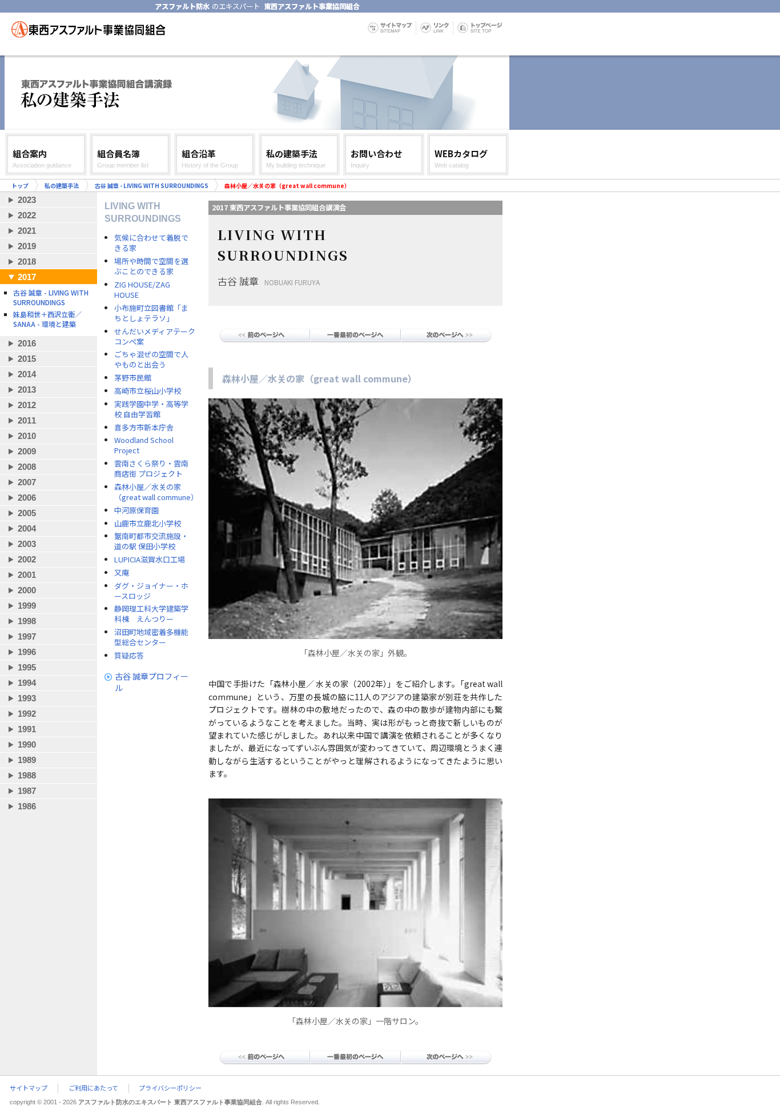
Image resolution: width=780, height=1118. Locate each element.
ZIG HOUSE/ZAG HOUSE (142, 290)
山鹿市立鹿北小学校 (147, 523)
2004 (27, 528)
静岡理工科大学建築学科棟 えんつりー (151, 614)
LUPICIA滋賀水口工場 (149, 559)
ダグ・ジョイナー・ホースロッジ (151, 591)
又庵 (121, 573)
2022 (27, 215)
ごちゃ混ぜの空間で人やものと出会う (151, 359)
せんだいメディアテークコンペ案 (154, 336)
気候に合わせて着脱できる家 (151, 243)
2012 (27, 405)
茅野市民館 (132, 378)
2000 (27, 590)
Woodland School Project (144, 445)
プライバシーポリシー (170, 1088)
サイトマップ (28, 1088)
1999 (27, 605)
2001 (27, 575)
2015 (27, 359)
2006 (27, 497)
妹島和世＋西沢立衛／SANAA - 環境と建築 (47, 319)
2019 (27, 246)
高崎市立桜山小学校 (147, 391)
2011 (27, 420)
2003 (27, 544)
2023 (27, 200)
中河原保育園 (136, 510)
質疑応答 (129, 655)
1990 (27, 744)
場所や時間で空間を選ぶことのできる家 (151, 266)
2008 (27, 467)
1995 (27, 667)
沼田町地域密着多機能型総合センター (151, 637)
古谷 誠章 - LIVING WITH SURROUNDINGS (151, 185)
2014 (27, 374)
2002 (27, 559)
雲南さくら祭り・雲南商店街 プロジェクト (151, 468)
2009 (27, 451)
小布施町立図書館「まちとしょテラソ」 (151, 313)
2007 (27, 482)
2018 (27, 261)
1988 (27, 775)
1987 (27, 791)
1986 (27, 806)
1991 (27, 729)
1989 (27, 760)
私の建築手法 (62, 185)
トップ (20, 185)
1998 (27, 621)
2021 (27, 230)
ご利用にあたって (93, 1088)
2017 (27, 277)
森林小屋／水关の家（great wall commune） (155, 492)
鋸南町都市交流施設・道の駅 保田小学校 (151, 541)
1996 (27, 652)
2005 (27, 513)
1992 (27, 713)
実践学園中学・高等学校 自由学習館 (151, 409)
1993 (27, 698)
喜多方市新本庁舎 (144, 427)
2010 (27, 436)
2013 (27, 389)
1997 (27, 636)
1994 (27, 683)
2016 (27, 343)
